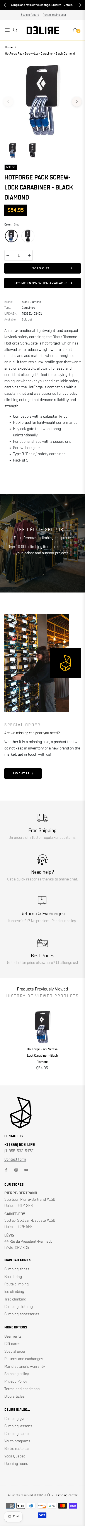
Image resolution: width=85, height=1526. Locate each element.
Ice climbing (14, 1292)
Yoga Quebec (14, 1456)
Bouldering (13, 1277)
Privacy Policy (15, 1381)
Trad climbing (15, 1299)
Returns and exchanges (23, 1359)
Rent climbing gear (54, 14)
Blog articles (14, 1397)
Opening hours (16, 1464)
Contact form (15, 1159)
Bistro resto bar (17, 1449)
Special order (15, 1352)
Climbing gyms (16, 1419)
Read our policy (63, 921)
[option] (42, 100)
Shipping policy (16, 1374)
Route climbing (16, 1284)
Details (68, 5)
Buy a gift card (29, 14)
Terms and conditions (22, 1389)
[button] (5, 5)
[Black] (27, 236)
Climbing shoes (16, 1269)
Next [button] (77, 102)
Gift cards (12, 1344)
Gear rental (13, 1336)
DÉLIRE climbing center (61, 1495)
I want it (21, 773)
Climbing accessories (21, 1314)
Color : (11, 224)
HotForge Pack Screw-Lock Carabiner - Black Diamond (42, 1056)
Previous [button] (8, 102)
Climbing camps (17, 1434)
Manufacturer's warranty (24, 1367)
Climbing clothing (18, 1307)
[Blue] (11, 236)
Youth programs (17, 1441)
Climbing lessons (18, 1426)
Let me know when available (40, 283)
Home (9, 47)
